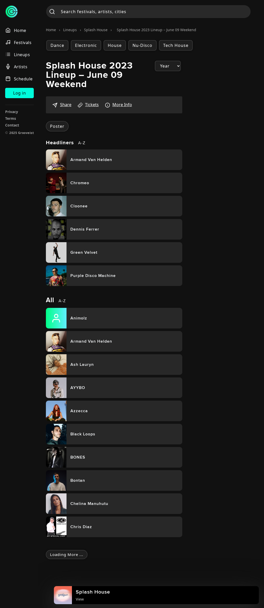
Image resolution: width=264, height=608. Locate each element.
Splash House (96, 29)
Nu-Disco (142, 45)
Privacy (11, 111)
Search (52, 11)
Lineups (70, 29)
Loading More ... (66, 554)
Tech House (175, 45)
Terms (10, 118)
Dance (57, 45)
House (115, 45)
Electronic (86, 45)
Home (51, 29)
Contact (12, 125)
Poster (57, 126)
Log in (19, 93)
